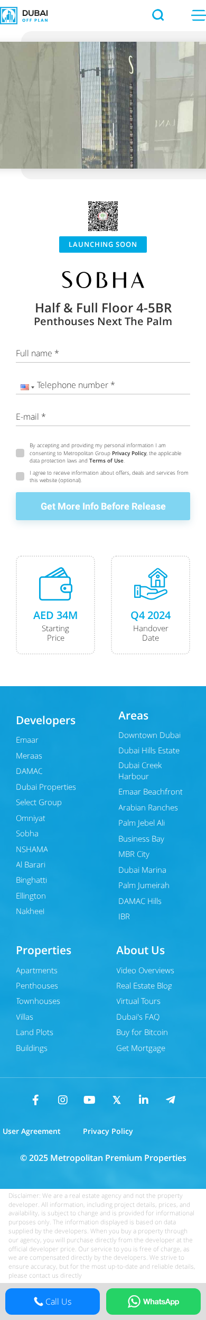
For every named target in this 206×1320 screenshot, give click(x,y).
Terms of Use (106, 460)
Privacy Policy (129, 453)
